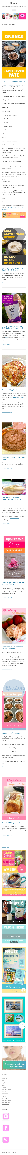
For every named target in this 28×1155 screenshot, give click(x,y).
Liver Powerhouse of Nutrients (13, 85)
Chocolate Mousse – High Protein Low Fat (14, 458)
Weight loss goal (6, 1102)
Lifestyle (4, 1091)
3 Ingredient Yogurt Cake (11, 823)
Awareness (4, 1078)
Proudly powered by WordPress (9, 1152)
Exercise (4, 1087)
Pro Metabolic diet (14, 518)
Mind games (5, 1093)
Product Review (5, 1094)
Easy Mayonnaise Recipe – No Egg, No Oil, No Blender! (12, 269)
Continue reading (7, 283)
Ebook (3, 1085)
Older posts (5, 847)
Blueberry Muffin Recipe (11, 733)
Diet (3, 1080)
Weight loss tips (5, 1104)
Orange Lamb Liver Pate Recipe (13, 81)
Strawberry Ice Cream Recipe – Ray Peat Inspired (13, 648)
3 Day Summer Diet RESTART (16, 397)
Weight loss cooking (6, 1100)
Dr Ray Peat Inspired (7, 1082)
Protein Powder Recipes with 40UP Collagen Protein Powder (13, 327)
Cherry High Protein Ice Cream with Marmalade (13, 583)
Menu (14, 10)
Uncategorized (5, 1098)
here (6, 337)
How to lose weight (6, 1089)
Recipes (4, 1096)
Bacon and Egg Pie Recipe (11, 390)
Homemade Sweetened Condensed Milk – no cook (11, 499)
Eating (3, 1083)
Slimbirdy (14, 3)
